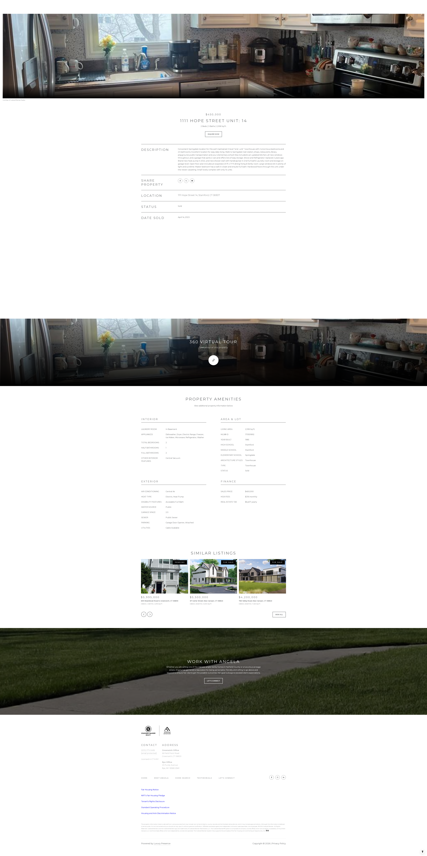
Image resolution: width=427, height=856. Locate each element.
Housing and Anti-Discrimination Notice (158, 813)
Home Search (182, 778)
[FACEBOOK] (271, 777)
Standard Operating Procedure (155, 807)
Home (144, 778)
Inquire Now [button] (213, 134)
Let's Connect (227, 778)
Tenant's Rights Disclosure (153, 801)
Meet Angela (161, 778)
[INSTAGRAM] (277, 777)
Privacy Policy (279, 843)
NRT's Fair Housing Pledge (153, 795)
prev (143, 614)
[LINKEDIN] (283, 777)
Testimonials (204, 778)
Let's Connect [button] (213, 681)
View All (279, 615)
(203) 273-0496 (148, 750)
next (149, 614)
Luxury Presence (162, 843)
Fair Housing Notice (150, 790)
